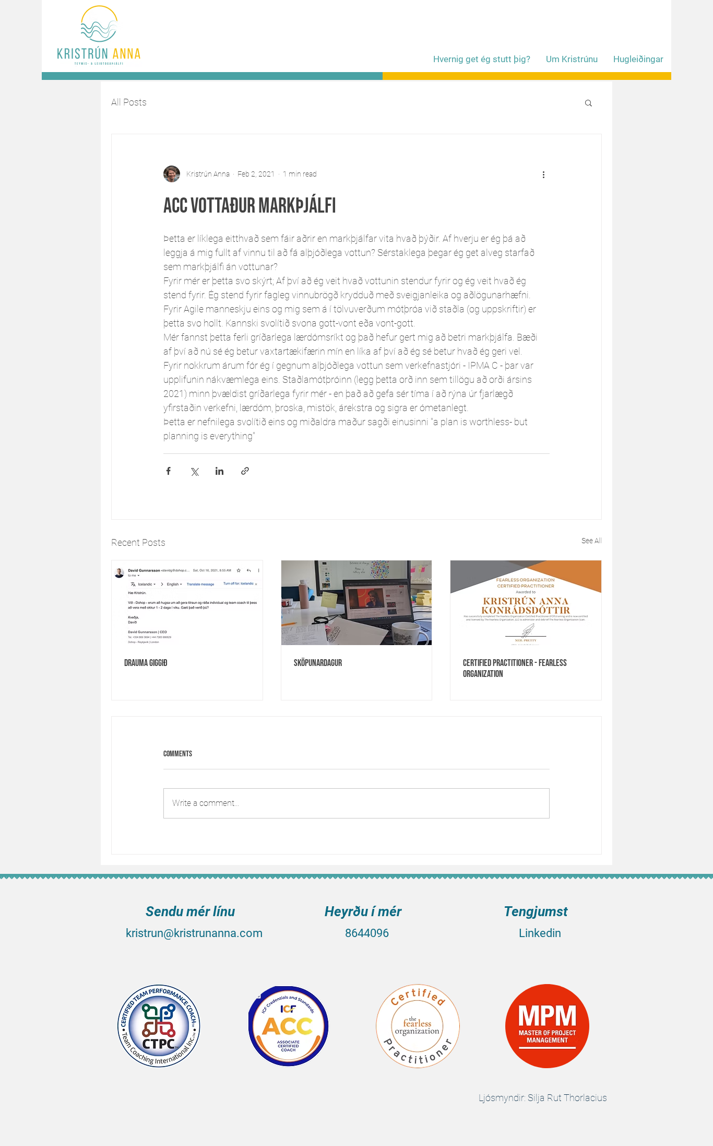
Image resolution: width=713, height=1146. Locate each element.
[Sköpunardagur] (356, 602)
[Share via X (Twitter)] (194, 471)
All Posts (129, 102)
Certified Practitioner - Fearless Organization (515, 669)
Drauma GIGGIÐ (146, 663)
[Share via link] (245, 471)
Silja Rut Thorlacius (567, 1097)
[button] (588, 102)
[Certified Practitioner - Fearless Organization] (525, 602)
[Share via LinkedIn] (219, 471)
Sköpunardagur (318, 663)
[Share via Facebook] (168, 471)
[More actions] (543, 174)
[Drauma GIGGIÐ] (187, 602)
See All (591, 540)
